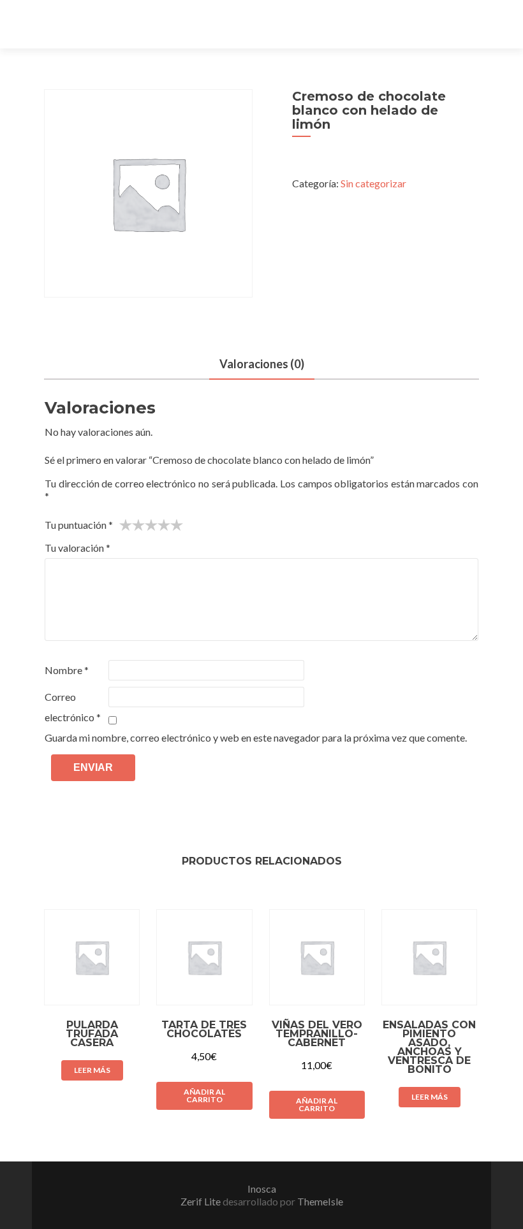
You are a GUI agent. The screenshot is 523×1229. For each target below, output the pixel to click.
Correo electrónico (73, 707)
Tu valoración (77, 548)
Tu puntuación (79, 525)
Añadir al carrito (204, 1095)
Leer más (92, 1070)
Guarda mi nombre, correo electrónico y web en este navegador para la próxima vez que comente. (256, 737)
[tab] (261, 365)
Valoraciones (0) (261, 364)
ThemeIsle (320, 1201)
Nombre (67, 670)
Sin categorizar (373, 183)
